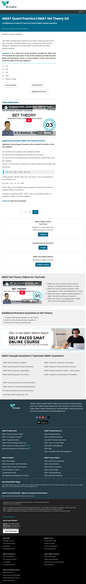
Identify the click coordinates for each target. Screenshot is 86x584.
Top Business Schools (9, 473)
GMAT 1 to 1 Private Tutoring (12, 437)
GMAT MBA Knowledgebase (53, 446)
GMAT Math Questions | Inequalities (16, 371)
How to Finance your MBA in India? (29, 486)
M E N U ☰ (81, 12)
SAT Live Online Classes (50, 541)
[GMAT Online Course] (43, 349)
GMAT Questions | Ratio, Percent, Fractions (60, 367)
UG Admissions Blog (49, 543)
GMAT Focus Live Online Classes (12, 434)
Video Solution (37, 85)
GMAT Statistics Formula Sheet (26, 496)
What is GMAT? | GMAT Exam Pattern (14, 467)
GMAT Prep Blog (49, 451)
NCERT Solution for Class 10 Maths (11, 575)
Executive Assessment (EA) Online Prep (15, 449)
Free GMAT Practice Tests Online (55, 440)
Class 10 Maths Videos (8, 580)
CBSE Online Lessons (8, 572)
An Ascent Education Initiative (41, 502)
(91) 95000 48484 (13, 524)
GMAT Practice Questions (8, 28)
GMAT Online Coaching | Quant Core (14, 443)
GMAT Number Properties (52, 467)
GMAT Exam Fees (21, 464)
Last (35, 212)
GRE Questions (6, 546)
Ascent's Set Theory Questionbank (18, 322)
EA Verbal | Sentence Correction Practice (18, 391)
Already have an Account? (43, 243)
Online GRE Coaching (8, 541)
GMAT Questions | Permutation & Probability (60, 375)
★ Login (43, 248)
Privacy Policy (6, 504)
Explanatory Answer (39, 92)
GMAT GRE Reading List (63, 451)
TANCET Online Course (50, 556)
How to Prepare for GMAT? (11, 470)
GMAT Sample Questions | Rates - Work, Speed (61, 371)
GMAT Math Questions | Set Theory (16, 375)
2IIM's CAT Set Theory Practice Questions (20, 320)
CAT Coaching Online (8, 556)
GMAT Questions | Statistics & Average (58, 363)
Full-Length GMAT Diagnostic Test (15, 395)
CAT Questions (6, 562)
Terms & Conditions (16, 504)
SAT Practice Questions (50, 549)
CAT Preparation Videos (9, 564)
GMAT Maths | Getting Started (54, 461)
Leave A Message (11, 531)
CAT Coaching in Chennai (9, 559)
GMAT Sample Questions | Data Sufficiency (19, 383)
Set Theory (18, 28)
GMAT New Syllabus (8, 461)
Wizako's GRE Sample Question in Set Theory (21, 317)
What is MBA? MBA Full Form (9, 485)
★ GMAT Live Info (43, 265)
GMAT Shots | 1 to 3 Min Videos (54, 443)
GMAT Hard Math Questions (53, 437)
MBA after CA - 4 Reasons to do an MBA (72, 485)
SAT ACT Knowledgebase (50, 546)
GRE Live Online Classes (9, 543)
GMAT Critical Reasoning (52, 473)
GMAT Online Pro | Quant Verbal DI (16, 446)
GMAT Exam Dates (8, 464)
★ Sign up (43, 234)
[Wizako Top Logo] (8, 7)
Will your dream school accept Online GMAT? (28, 485)
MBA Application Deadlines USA (12, 475)
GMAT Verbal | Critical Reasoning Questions (19, 387)
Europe (26, 475)
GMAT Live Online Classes (43, 257)
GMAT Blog (47, 449)
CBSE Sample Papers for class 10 (11, 578)
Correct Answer (10, 85)
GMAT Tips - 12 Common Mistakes (10, 486)
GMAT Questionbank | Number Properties (18, 367)
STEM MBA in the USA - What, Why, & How (51, 485)
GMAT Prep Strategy (51, 470)
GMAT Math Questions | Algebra (15, 363)
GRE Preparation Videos (9, 549)
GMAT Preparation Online (10, 440)
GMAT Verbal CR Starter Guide (9, 496)
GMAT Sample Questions (12, 34)
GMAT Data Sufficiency (51, 464)
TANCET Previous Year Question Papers (54, 562)
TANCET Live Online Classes (51, 559)
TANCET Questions (48, 564)
